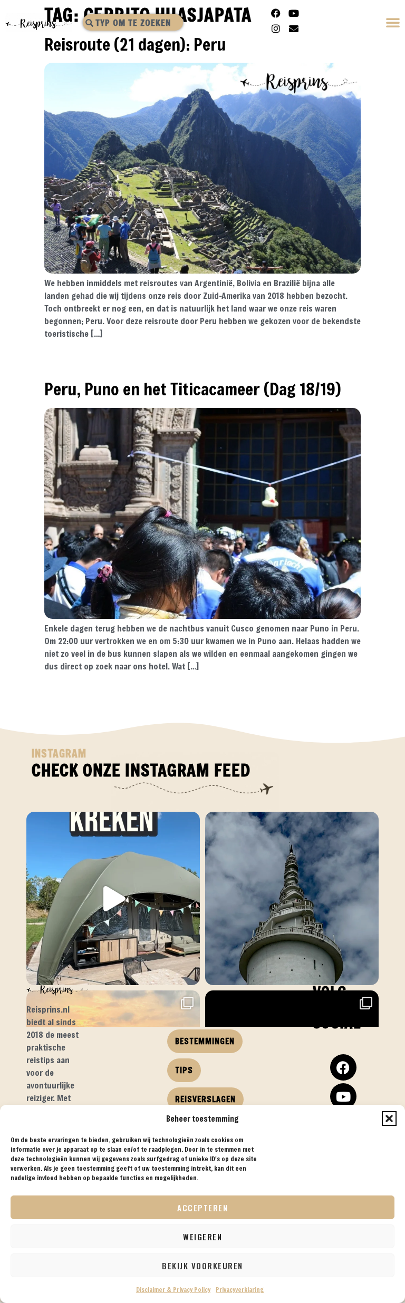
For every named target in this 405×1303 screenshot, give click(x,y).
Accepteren (202, 1207)
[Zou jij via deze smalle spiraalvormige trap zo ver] (292, 898)
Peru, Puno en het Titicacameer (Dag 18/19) (192, 388)
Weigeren (202, 1236)
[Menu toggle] (393, 23)
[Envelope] (293, 28)
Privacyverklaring (240, 1289)
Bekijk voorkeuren (202, 1265)
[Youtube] (293, 13)
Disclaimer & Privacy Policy (173, 1289)
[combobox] (133, 22)
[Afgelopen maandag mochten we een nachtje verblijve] (113, 898)
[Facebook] (276, 13)
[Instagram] (276, 28)
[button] (389, 1118)
